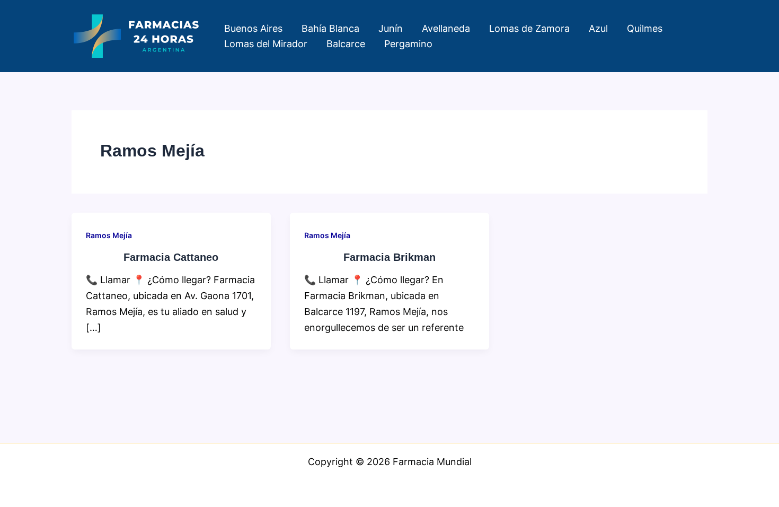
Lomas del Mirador (265, 43)
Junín (390, 28)
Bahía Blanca (330, 28)
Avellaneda (446, 28)
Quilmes (644, 28)
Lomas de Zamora (529, 28)
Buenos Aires (253, 28)
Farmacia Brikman (389, 257)
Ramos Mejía (109, 235)
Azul (598, 28)
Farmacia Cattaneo (170, 257)
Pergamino (408, 43)
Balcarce (345, 43)
